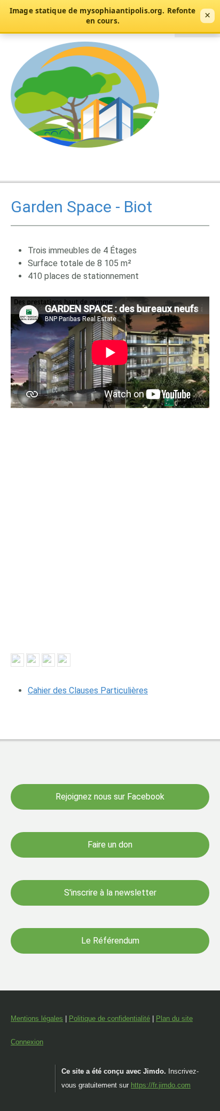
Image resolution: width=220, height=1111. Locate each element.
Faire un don (110, 845)
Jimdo (30, 1072)
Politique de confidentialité (109, 1018)
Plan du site (174, 1018)
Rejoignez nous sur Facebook (110, 797)
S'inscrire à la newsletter (110, 893)
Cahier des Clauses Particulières (88, 690)
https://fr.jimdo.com (161, 1085)
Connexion (27, 1042)
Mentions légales (37, 1018)
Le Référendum (110, 941)
